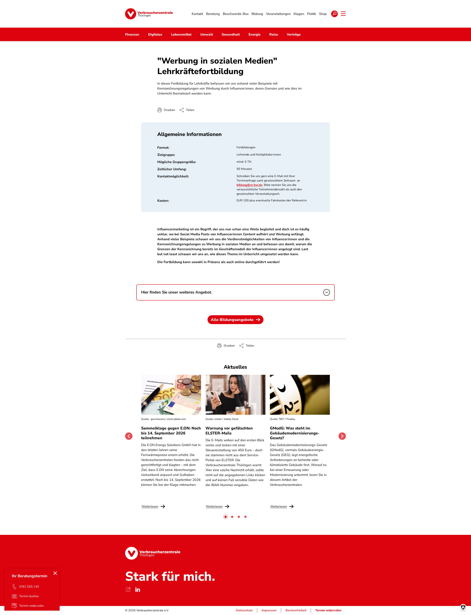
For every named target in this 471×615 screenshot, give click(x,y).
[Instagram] (128, 589)
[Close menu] (55, 573)
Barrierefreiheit (296, 610)
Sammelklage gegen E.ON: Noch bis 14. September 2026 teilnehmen (171, 433)
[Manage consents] (463, 607)
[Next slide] (342, 436)
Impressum (269, 610)
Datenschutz (244, 610)
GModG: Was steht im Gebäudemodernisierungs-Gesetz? (294, 433)
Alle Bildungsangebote (232, 319)
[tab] (225, 517)
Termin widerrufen (328, 610)
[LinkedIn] (137, 589)
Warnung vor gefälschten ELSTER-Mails (229, 431)
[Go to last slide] (128, 436)
